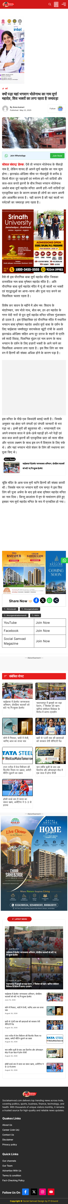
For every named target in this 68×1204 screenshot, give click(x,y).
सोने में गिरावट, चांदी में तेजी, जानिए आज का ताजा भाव (16, 739)
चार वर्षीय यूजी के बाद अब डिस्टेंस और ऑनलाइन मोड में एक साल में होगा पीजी (49, 770)
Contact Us (8, 1134)
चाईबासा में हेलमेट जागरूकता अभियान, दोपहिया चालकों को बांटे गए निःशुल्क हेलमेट (16, 704)
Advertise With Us (11, 1170)
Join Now (43, 623)
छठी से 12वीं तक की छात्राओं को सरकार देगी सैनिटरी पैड (50, 739)
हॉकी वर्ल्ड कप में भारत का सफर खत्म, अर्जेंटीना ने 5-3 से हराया (17, 802)
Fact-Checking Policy (13, 1180)
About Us (7, 1125)
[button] (50, 4)
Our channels (9, 1160)
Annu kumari (18, 107)
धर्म (6, 88)
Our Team (7, 1165)
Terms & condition (11, 1175)
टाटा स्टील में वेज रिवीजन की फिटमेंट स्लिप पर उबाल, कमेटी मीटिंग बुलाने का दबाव (17, 770)
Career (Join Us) (10, 1129)
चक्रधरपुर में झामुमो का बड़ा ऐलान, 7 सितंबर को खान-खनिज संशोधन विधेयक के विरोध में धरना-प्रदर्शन (49, 707)
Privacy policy (9, 1144)
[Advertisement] (34, 380)
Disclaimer (7, 1139)
